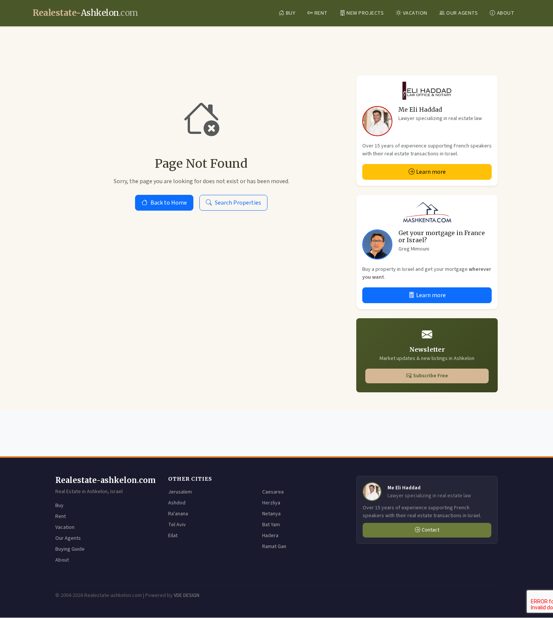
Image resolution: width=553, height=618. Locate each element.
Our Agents (68, 538)
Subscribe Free (430, 376)
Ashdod (176, 503)
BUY (291, 13)
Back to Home (168, 203)
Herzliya (271, 503)
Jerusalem (180, 492)
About (62, 560)
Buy (59, 505)
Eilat (173, 535)
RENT (321, 13)
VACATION (415, 13)
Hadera (270, 535)
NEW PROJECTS (365, 13)
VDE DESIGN (186, 595)
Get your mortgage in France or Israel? (441, 236)
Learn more (431, 172)
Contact (430, 530)
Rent (60, 516)
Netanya (271, 514)
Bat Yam (271, 524)
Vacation (64, 527)
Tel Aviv (177, 524)
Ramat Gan (274, 546)
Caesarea (273, 492)
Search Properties (238, 203)
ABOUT (506, 13)
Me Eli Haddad (420, 109)
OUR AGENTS (462, 13)
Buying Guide (70, 549)
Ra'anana (178, 514)
